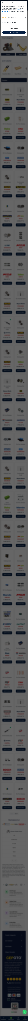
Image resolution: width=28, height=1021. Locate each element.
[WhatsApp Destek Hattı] (25, 1012)
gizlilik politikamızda (7, 13)
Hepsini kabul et (14, 32)
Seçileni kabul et (14, 28)
